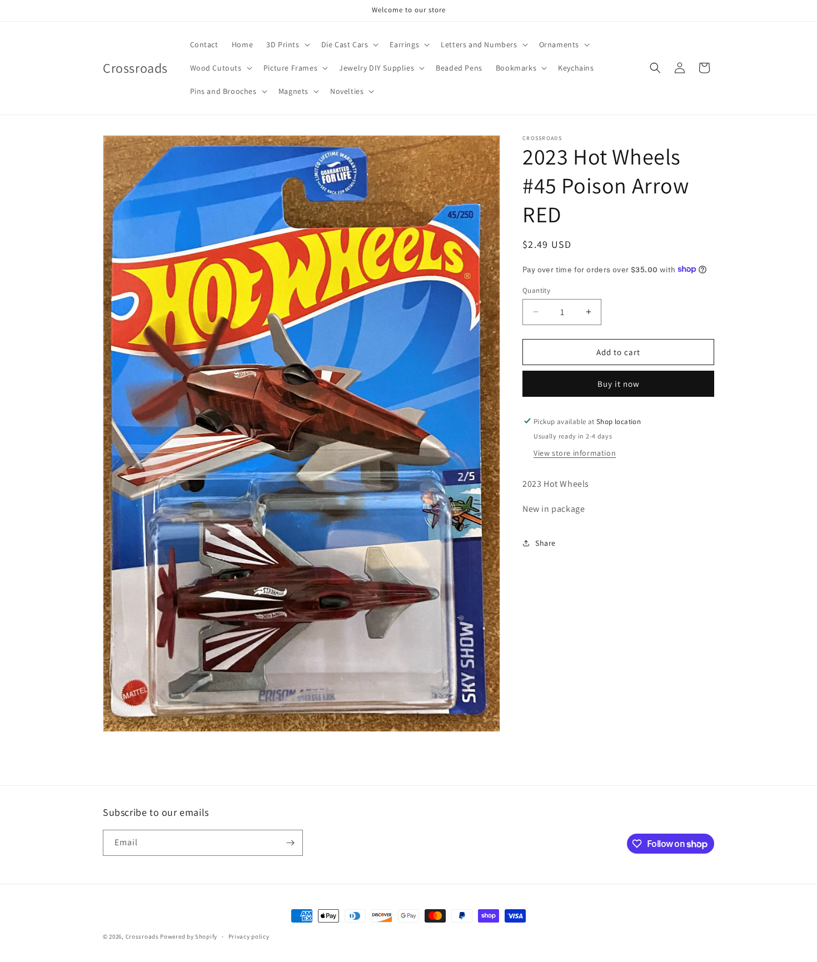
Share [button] (545, 542)
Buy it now (618, 383)
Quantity (536, 290)
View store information (575, 452)
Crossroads (142, 936)
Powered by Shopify (188, 936)
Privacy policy (249, 936)
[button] (287, 44)
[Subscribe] (290, 843)
